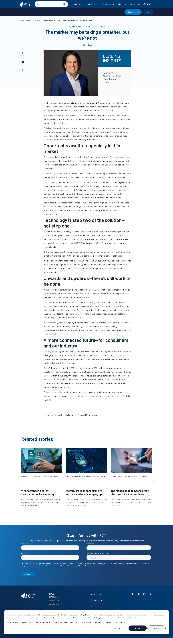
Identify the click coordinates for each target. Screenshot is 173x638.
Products (76, 4)
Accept (137, 628)
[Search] (64, 4)
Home (21, 20)
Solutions (90, 4)
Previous (19, 480)
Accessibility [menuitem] (97, 600)
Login (148, 12)
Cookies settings (118, 628)
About (120, 4)
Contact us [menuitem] (96, 594)
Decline (156, 628)
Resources (106, 4)
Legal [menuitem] (93, 606)
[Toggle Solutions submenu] (97, 4)
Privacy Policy (134, 618)
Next (153, 480)
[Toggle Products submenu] (82, 4)
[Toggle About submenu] (125, 4)
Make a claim (133, 12)
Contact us (135, 4)
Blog (38, 20)
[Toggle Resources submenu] (113, 4)
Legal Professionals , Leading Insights (89, 27)
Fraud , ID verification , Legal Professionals (40, 476)
